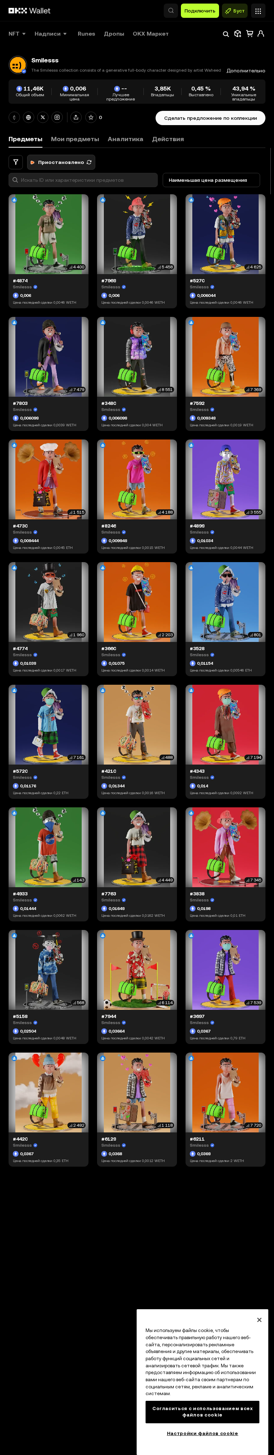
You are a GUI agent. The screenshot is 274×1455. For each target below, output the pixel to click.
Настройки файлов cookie (202, 1433)
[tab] (75, 139)
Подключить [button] (199, 11)
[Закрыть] (259, 1320)
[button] (170, 10)
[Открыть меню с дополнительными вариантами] (258, 9)
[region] (202, 1382)
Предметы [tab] (25, 139)
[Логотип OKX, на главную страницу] (30, 11)
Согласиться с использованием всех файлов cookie (202, 1412)
